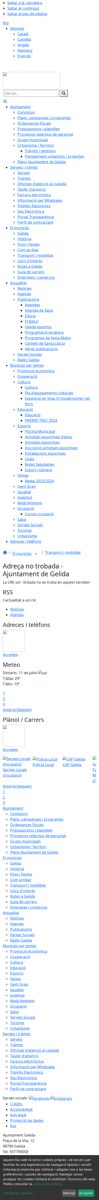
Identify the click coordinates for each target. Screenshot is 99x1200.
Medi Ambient (22, 1000)
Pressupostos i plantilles (31, 830)
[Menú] (5, 101)
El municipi (22, 553)
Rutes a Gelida (22, 896)
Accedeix (10, 654)
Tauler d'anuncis (24, 1055)
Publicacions (21, 929)
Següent (24, 709)
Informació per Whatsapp (32, 1066)
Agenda (16, 614)
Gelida (15, 863)
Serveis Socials (22, 1017)
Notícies (17, 609)
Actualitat (11, 912)
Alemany (24, 50)
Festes (15, 978)
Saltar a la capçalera (24, 2)
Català (22, 33)
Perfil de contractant (28, 1088)
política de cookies (47, 1184)
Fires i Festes (21, 874)
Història (17, 868)
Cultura (16, 962)
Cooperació (20, 956)
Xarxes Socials (22, 934)
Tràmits (16, 1044)
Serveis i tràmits (17, 1033)
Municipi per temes (19, 945)
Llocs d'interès (22, 890)
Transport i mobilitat (63, 552)
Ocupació (18, 1006)
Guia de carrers (23, 901)
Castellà (24, 39)
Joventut (17, 995)
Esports (16, 973)
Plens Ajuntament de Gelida (34, 852)
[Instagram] (61, 1098)
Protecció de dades (27, 1120)
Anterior (10, 709)
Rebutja (69, 1193)
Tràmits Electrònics (26, 1072)
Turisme (17, 1022)
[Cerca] (64, 93)
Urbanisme (19, 1028)
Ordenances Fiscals (27, 824)
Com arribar (20, 879)
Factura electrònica (27, 1061)
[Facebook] (39, 1098)
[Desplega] (36, 554)
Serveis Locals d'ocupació (15, 772)
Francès (24, 55)
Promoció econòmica (28, 951)
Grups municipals (25, 841)
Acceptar (86, 1193)
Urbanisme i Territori (28, 846)
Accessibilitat (21, 1109)
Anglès (23, 44)
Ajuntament (13, 808)
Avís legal (18, 1114)
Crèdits (16, 1103)
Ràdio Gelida (21, 940)
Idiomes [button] (17, 28)
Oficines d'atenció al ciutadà (34, 1050)
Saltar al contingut (23, 8)
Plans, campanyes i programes (37, 819)
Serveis (16, 1039)
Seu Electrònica (23, 1077)
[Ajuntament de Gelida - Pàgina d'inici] (31, 80)
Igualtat (17, 989)
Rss (6, 22)
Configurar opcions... (19, 1193)
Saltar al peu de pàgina (27, 13)
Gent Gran (19, 984)
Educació (18, 967)
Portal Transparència (28, 1083)
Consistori (19, 813)
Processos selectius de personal (38, 835)
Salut (14, 1011)
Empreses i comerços (28, 907)
